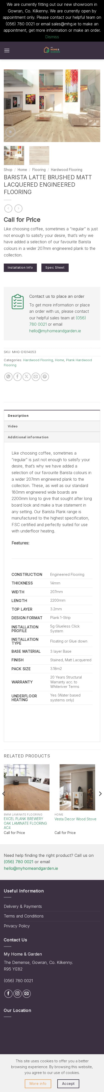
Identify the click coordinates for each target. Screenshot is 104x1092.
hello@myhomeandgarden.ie (55, 330)
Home (22, 170)
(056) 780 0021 (18, 861)
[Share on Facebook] (17, 377)
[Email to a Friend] (36, 377)
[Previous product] (18, 208)
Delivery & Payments (23, 906)
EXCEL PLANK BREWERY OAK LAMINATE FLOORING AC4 (25, 823)
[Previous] (12, 105)
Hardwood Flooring (66, 170)
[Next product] (8, 208)
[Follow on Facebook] (8, 994)
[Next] (91, 105)
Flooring (39, 170)
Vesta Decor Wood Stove (75, 819)
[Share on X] (26, 377)
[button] (7, 50)
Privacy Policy (17, 925)
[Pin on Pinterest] (45, 377)
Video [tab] (13, 426)
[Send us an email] (26, 994)
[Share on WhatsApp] (8, 377)
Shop (8, 170)
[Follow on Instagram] (17, 994)
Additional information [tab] (28, 437)
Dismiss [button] (52, 36)
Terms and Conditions (24, 915)
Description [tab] (18, 415)
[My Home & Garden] (52, 50)
